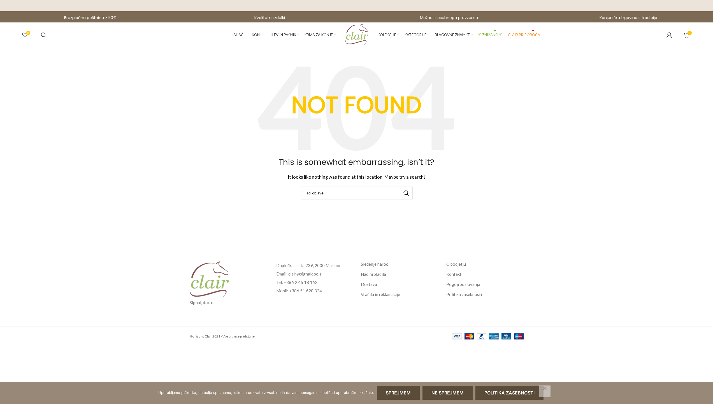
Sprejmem (398, 393)
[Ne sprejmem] (545, 391)
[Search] (43, 35)
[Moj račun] (669, 35)
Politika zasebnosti (464, 294)
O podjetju (456, 264)
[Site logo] (356, 34)
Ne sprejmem (447, 393)
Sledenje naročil (376, 264)
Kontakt (453, 274)
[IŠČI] (406, 193)
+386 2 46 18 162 (300, 282)
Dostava (369, 284)
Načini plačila (373, 274)
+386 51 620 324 (305, 290)
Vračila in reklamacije (380, 294)
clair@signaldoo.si (305, 273)
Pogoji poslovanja (463, 284)
